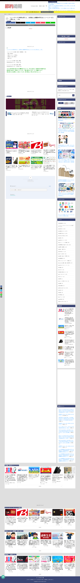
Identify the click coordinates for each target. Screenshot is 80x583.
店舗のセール (9, 21)
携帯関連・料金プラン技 (65, 244)
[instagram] (70, 0)
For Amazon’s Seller (40, 579)
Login (50, 186)
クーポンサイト (63, 274)
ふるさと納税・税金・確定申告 (66, 262)
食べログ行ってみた (64, 301)
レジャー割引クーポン (64, 281)
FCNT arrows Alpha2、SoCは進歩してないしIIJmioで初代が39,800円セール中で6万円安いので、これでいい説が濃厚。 (66, 431)
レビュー (62, 276)
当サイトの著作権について (31, 579)
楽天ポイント (63, 240)
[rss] (73, 0)
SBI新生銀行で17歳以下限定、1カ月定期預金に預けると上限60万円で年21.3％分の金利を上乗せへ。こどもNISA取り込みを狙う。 (66, 418)
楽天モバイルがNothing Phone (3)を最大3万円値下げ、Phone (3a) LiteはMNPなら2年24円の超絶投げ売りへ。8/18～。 (66, 411)
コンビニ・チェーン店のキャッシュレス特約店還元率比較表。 (66, 120)
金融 (61, 267)
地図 (61, 283)
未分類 (62, 299)
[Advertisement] (30, 38)
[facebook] (67, 0)
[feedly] (72, 0)
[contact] (74, 0)
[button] (10, 22)
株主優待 (62, 285)
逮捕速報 (62, 258)
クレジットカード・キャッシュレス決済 (66, 226)
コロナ (62, 269)
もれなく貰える (64, 235)
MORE (40, 486)
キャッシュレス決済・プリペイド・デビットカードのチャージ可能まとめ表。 (66, 215)
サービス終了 (63, 253)
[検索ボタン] (46, 6)
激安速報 (63, 223)
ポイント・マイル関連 (64, 242)
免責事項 (45, 579)
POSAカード (63, 251)
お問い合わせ (50, 579)
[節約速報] (13, 6)
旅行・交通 (62, 249)
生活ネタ (62, 228)
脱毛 (61, 278)
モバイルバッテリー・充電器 (65, 260)
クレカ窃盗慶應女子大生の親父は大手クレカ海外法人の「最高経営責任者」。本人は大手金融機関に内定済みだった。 (66, 450)
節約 (61, 292)
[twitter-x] (69, 0)
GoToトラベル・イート (64, 265)
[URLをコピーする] (1, 297)
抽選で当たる (63, 233)
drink (61, 290)
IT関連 (62, 294)
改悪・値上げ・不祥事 (64, 256)
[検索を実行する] (73, 95)
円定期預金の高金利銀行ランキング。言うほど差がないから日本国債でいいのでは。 (66, 180)
